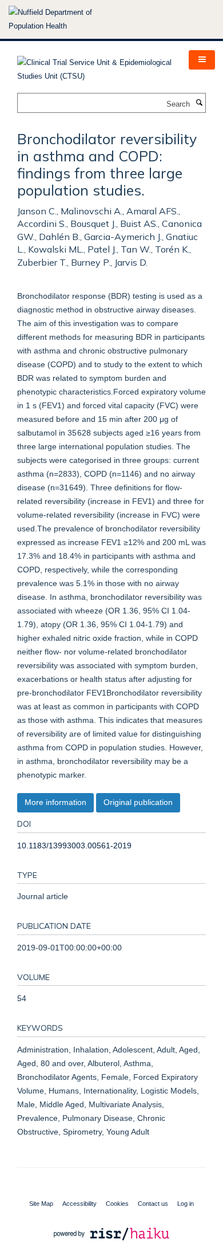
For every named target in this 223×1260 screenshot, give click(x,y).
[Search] (199, 103)
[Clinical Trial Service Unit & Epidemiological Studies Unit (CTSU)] (94, 66)
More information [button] (55, 802)
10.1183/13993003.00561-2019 (74, 845)
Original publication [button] (138, 802)
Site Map (41, 1203)
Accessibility (79, 1203)
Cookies (117, 1203)
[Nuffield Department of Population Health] (66, 19)
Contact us (153, 1203)
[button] (202, 60)
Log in (185, 1203)
